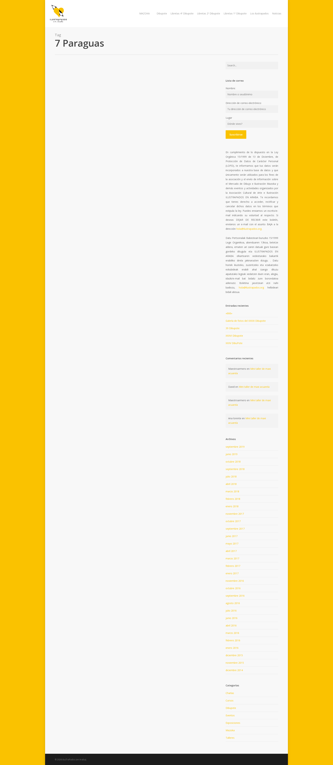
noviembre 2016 (235, 580)
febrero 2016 (233, 640)
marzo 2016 (232, 633)
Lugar (229, 117)
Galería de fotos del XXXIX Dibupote (246, 320)
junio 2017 (231, 536)
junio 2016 (231, 618)
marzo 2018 (232, 491)
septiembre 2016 (235, 595)
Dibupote (231, 708)
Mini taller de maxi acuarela (254, 386)
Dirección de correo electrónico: (244, 103)
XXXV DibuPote (234, 343)
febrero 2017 (233, 566)
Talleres (123, 88)
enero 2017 (232, 573)
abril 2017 (231, 551)
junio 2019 (231, 454)
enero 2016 (232, 647)
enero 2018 (232, 506)
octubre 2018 (233, 461)
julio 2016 (231, 610)
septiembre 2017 (235, 528)
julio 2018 (231, 476)
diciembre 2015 (234, 655)
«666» (229, 313)
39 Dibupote (233, 328)
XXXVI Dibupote (234, 335)
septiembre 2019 (235, 446)
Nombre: (231, 88)
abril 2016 (231, 625)
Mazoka (230, 730)
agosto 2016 (233, 603)
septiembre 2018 (235, 469)
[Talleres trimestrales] (81, 102)
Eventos (230, 715)
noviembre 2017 (235, 513)
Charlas (230, 693)
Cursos (229, 700)
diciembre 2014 (234, 670)
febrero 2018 (233, 498)
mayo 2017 (232, 543)
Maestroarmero (136, 113)
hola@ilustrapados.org (249, 228)
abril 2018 (231, 484)
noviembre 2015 (235, 662)
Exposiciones (233, 722)
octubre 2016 (233, 588)
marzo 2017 (232, 558)
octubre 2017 (233, 521)
